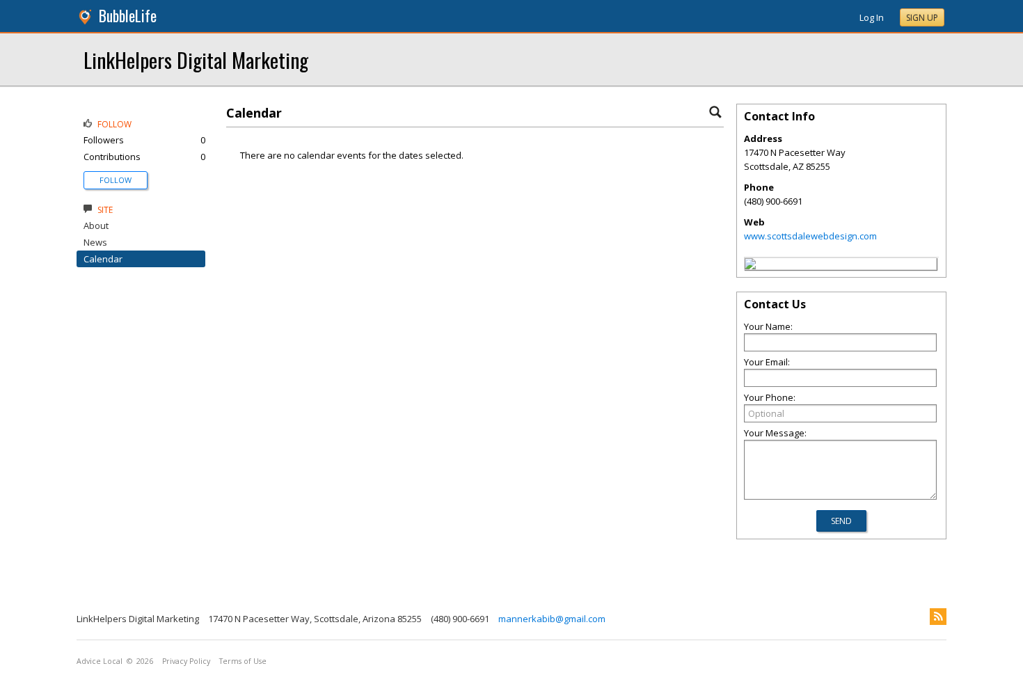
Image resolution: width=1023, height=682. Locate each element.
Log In (871, 17)
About (96, 225)
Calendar (103, 259)
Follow (116, 180)
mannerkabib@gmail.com (551, 618)
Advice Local (99, 661)
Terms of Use (243, 661)
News (95, 242)
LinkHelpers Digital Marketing (196, 59)
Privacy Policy (186, 661)
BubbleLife (128, 15)
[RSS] (938, 616)
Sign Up (922, 18)
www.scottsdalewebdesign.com (810, 236)
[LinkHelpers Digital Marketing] (750, 266)
